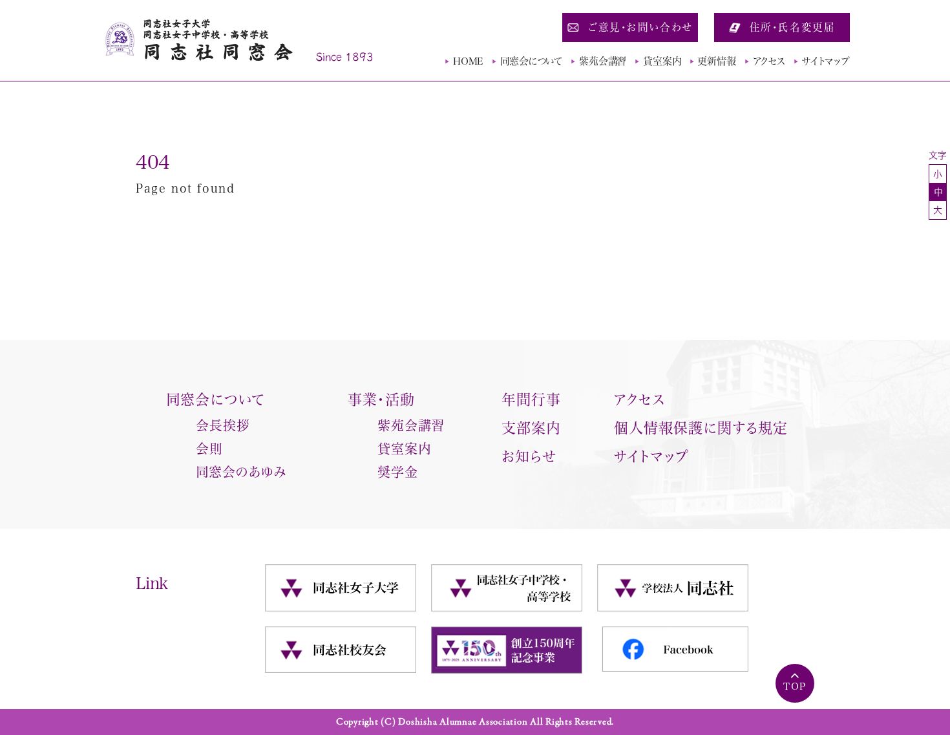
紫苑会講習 (602, 61)
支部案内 (530, 428)
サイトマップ (826, 61)
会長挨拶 (223, 425)
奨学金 (397, 471)
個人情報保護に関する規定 (701, 428)
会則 (209, 448)
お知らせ (528, 456)
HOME (468, 61)
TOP (795, 686)
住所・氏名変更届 (793, 27)
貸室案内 (662, 61)
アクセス (769, 61)
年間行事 (531, 399)
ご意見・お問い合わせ (640, 27)
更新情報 (716, 61)
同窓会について (531, 61)
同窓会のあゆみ (241, 471)
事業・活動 (382, 399)
